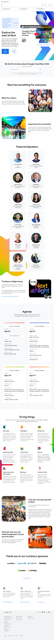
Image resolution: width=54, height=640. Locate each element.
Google (5, 635)
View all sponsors (27, 578)
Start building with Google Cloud (44, 44)
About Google (10, 635)
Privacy (16, 635)
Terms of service (19, 618)
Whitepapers (6, 630)
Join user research (31, 618)
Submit (40, 69)
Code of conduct (19, 619)
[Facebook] (49, 612)
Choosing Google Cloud (8, 618)
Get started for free (5, 51)
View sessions (6, 9)
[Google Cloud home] (5, 1)
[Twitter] (46, 612)
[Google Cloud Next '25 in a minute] (36, 34)
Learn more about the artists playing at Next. (10, 296)
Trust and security (7, 619)
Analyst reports (7, 629)
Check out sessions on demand (14, 51)
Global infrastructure (7, 623)
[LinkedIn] (44, 612)
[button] (45, 5)
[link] (17, 160)
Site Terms (21, 635)
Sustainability (6, 625)
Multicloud (6, 622)
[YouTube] (42, 612)
